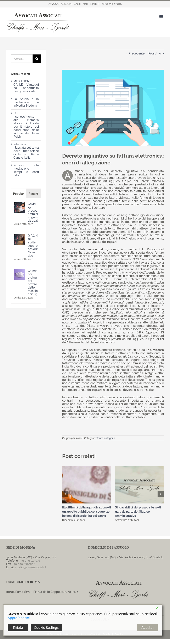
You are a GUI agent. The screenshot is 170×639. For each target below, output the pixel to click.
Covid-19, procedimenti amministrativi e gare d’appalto (33, 212)
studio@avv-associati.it (30, 567)
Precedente (136, 53)
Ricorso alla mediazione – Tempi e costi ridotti (26, 170)
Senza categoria (105, 438)
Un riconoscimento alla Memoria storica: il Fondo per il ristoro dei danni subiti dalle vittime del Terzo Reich (26, 125)
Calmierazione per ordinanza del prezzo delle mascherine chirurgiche (33, 282)
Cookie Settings (46, 628)
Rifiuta (18, 628)
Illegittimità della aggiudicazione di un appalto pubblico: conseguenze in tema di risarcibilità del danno (86, 511)
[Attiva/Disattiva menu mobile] (161, 16)
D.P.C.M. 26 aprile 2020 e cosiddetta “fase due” (33, 245)
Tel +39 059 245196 (111, 3)
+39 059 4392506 (23, 564)
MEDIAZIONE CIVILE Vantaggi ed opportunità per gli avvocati (26, 86)
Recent (33, 193)
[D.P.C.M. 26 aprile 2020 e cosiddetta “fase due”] (19, 235)
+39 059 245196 (29, 560)
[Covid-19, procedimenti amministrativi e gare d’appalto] (19, 204)
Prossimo (154, 53)
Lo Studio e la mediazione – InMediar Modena (26, 102)
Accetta (147, 628)
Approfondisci (19, 618)
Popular (18, 193)
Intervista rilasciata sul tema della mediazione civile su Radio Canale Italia (26, 151)
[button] (65, 494)
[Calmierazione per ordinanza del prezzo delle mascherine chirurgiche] (19, 271)
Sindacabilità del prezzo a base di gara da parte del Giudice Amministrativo (138, 511)
